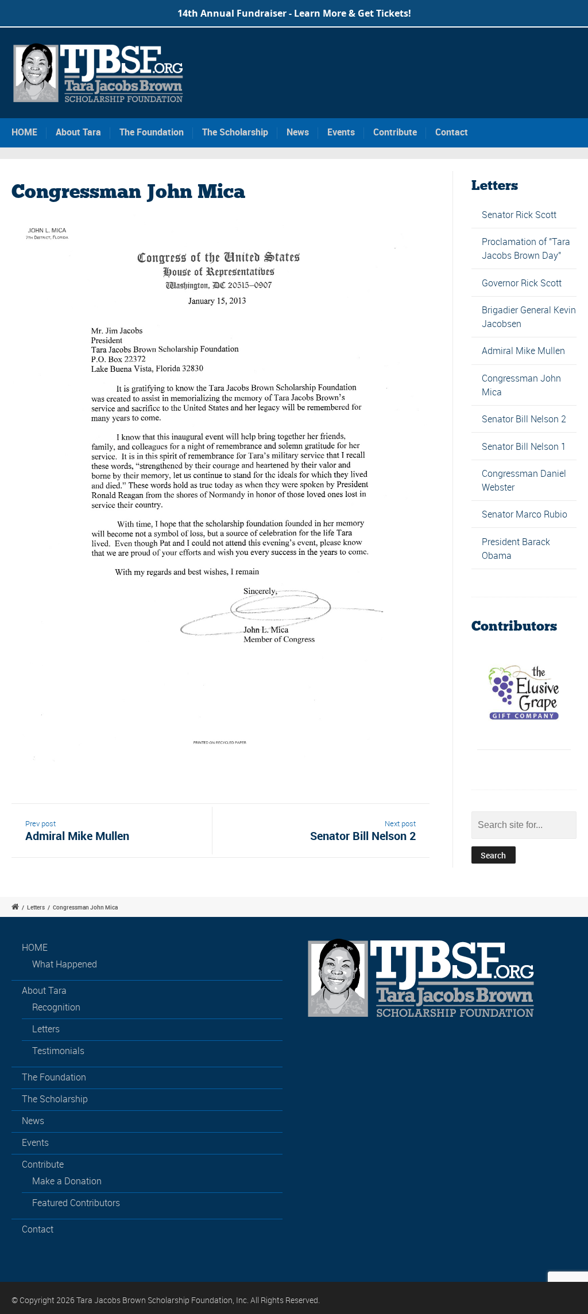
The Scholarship (235, 132)
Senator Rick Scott (519, 214)
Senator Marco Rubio (524, 514)
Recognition (56, 1007)
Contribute (395, 132)
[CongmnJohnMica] (220, 488)
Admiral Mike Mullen (523, 350)
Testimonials (58, 1050)
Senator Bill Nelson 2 (524, 419)
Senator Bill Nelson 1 (524, 446)
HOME (24, 132)
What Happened (64, 964)
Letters (36, 907)
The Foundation (151, 132)
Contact (451, 132)
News (298, 132)
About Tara (78, 132)
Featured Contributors (76, 1202)
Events (341, 132)
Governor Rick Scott (522, 283)
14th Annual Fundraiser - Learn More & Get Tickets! (294, 13)
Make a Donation (67, 1181)
